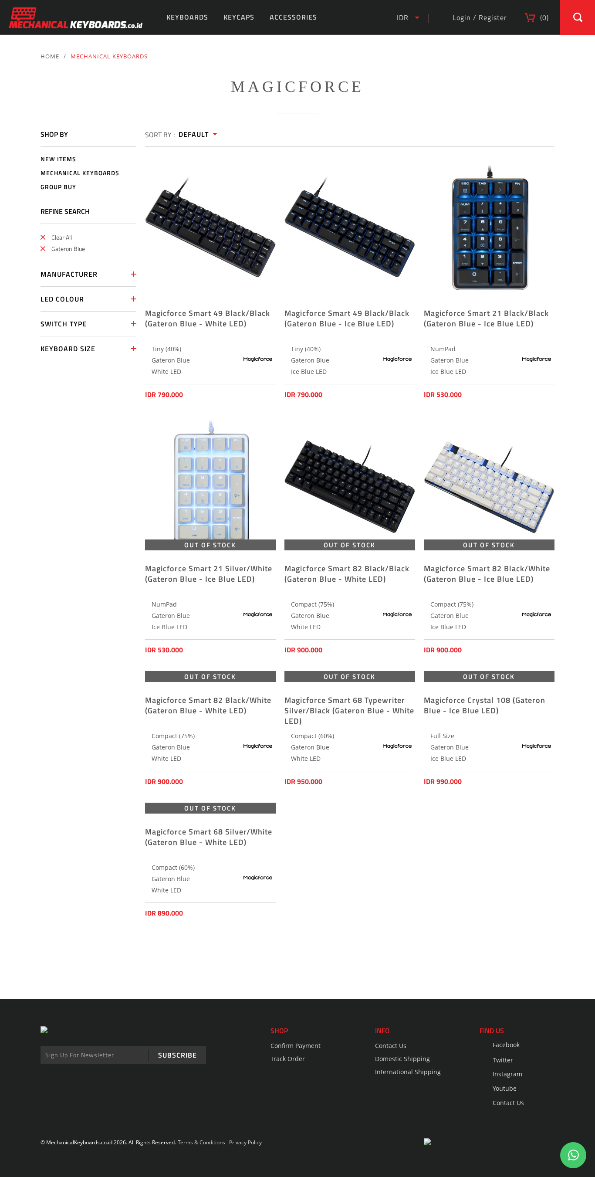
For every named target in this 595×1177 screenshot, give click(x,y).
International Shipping (408, 1072)
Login (462, 17)
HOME (50, 56)
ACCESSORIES (293, 17)
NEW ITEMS (58, 159)
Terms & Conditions (201, 1142)
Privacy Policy (245, 1142)
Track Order (287, 1059)
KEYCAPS (238, 17)
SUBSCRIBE (177, 1055)
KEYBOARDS (187, 17)
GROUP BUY (58, 187)
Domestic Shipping (402, 1059)
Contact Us (390, 1045)
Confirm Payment (295, 1045)
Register (493, 17)
